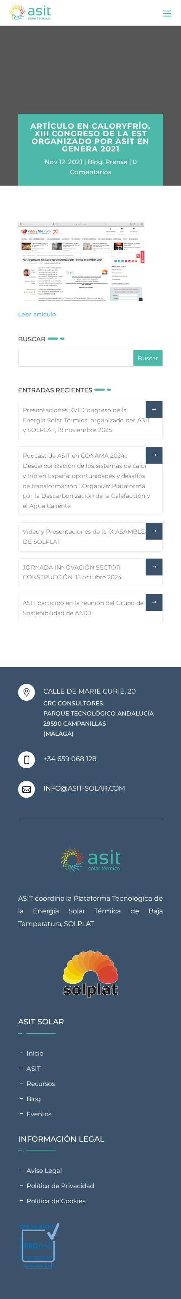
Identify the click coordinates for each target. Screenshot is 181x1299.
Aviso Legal (44, 1171)
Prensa (116, 162)
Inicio (35, 1053)
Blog (95, 162)
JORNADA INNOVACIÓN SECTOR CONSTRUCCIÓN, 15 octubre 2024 (72, 572)
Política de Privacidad (60, 1186)
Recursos (41, 1084)
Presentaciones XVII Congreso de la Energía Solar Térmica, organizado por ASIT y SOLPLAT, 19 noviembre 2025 (86, 420)
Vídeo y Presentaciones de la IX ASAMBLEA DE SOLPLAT (86, 537)
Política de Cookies (56, 1201)
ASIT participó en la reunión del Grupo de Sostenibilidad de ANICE (83, 608)
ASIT (34, 1068)
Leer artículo (37, 314)
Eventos (39, 1114)
